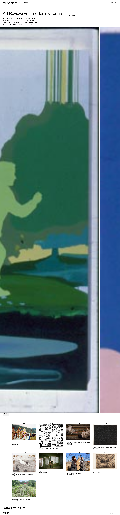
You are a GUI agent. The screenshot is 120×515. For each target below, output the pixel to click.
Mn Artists (8, 3)
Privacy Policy (110, 513)
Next (90, 149)
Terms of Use (115, 513)
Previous (30, 149)
